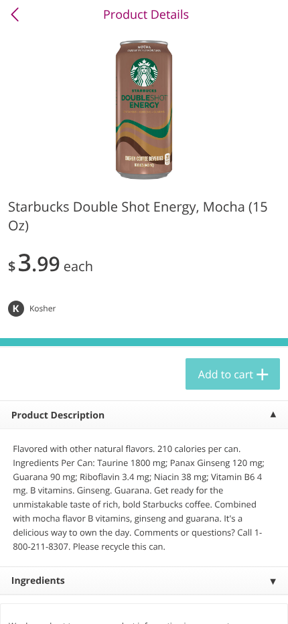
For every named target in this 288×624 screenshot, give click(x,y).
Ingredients (38, 580)
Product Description (57, 415)
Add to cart (225, 374)
